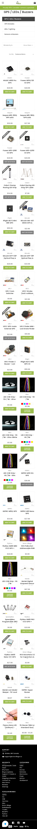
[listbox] (24, 54)
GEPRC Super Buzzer (27, 691)
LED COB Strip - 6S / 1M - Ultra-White (9, 436)
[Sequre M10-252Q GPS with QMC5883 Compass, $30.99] (9, 103)
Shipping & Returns (9, 778)
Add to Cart (10, 92)
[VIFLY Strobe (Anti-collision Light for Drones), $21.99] (27, 279)
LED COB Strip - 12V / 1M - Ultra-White (9, 399)
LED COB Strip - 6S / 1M (9, 582)
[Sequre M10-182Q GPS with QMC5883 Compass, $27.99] (27, 103)
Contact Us (6, 780)
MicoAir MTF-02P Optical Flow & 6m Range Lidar (10, 258)
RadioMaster (6, 807)
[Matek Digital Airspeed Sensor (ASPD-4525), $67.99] (27, 569)
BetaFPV (5, 812)
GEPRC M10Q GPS (10, 511)
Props (22, 776)
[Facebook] (13, 823)
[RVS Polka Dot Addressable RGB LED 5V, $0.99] (27, 534)
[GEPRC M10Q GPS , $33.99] (9, 499)
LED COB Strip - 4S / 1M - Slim (9, 474)
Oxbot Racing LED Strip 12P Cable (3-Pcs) (27, 187)
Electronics (23, 774)
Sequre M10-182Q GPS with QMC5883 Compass (27, 118)
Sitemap (5, 787)
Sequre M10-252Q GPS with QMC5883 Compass (10, 118)
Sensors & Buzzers (11, 34)
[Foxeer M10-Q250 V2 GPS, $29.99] (27, 138)
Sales (21, 766)
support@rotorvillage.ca (13, 757)
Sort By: (11, 54)
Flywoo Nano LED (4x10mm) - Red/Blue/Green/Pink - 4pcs (9, 728)
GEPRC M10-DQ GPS (27, 474)
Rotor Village (6, 805)
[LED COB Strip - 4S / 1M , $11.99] (27, 423)
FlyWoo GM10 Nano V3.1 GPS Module (10, 657)
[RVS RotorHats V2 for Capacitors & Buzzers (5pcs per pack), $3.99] (27, 642)
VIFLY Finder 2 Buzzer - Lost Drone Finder (10, 364)
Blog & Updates (7, 772)
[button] (18, 45)
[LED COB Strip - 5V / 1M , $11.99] (27, 384)
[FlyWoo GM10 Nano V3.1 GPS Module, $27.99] (9, 642)
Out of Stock (10, 162)
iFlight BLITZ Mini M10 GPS (10, 222)
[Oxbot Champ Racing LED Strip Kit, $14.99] (9, 173)
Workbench (24, 780)
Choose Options (27, 410)
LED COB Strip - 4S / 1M (27, 436)
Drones (22, 770)
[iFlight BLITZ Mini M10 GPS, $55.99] (9, 208)
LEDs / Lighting (9, 29)
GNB (3, 799)
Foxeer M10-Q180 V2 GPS (10, 151)
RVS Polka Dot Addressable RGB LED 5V (27, 548)
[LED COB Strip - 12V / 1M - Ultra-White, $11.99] (9, 384)
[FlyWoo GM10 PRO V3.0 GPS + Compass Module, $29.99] (27, 607)
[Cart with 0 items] (35, 3)
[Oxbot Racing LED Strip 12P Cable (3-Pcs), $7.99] (27, 173)
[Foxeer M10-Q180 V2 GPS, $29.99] (9, 138)
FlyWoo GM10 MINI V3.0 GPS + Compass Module (9, 548)
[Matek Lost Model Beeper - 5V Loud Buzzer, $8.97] (9, 677)
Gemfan (5, 801)
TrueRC (4, 810)
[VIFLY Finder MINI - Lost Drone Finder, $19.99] (27, 314)
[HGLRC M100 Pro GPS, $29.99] (9, 68)
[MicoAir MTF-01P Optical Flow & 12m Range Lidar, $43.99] (27, 243)
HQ (3, 797)
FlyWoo (4, 814)
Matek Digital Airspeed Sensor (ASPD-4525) (27, 583)
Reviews (5, 785)
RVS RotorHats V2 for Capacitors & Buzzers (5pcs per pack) (27, 658)
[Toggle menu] (3, 3)
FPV (21, 768)
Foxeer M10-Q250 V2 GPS (27, 151)
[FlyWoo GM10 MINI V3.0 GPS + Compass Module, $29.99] (9, 534)
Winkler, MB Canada (12, 753)
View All (4, 816)
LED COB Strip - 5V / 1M (27, 398)
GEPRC (4, 795)
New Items (6, 783)
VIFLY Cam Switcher (9, 292)
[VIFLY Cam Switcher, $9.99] (9, 279)
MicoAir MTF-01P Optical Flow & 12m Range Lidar (27, 258)
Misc (3, 803)
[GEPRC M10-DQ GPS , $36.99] (27, 461)
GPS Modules (9, 24)
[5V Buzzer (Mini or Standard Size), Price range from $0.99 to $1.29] (27, 713)
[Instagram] (18, 823)
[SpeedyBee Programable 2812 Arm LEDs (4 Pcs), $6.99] (9, 607)
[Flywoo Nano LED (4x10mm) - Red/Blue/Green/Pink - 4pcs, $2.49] (9, 713)
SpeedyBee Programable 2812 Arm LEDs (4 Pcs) (9, 621)
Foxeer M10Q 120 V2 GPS (27, 81)
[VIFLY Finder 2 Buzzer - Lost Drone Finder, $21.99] (9, 349)
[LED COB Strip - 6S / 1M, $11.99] (9, 569)
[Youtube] (24, 823)
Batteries (23, 772)
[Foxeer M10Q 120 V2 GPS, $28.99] (27, 68)
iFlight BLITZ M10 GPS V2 (27, 363)
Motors (22, 778)
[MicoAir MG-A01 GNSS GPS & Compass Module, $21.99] (27, 208)
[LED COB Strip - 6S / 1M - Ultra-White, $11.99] (9, 423)
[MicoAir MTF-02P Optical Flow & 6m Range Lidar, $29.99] (9, 243)
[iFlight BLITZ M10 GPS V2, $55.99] (27, 349)
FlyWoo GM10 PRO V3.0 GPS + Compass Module (27, 621)
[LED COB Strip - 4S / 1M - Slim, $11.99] (9, 461)
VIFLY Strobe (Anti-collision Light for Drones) (27, 293)
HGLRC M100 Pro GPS (9, 81)
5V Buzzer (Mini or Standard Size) (27, 726)
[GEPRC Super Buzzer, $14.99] (27, 677)
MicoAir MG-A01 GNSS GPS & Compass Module (27, 223)
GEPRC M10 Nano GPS (27, 512)
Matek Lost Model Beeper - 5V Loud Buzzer (9, 692)
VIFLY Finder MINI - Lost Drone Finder (27, 327)
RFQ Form (5, 770)
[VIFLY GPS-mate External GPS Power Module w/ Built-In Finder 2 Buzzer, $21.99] (9, 314)
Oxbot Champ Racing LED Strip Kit (10, 187)
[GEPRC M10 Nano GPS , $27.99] (27, 499)
